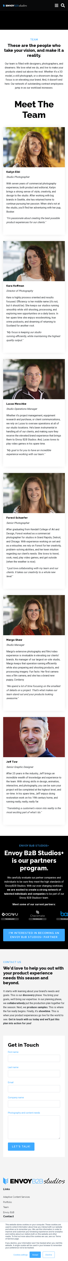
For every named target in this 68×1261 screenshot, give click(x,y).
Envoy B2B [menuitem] (8, 1212)
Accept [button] (35, 1254)
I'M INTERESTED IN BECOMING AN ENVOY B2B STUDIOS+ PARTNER (34, 935)
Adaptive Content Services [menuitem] (16, 1197)
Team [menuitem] (6, 1207)
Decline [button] (48, 1254)
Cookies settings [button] (20, 1254)
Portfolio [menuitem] (7, 1202)
